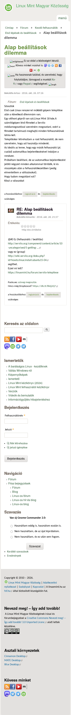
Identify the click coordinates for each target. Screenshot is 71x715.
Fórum (24, 28)
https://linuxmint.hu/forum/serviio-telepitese (33, 272)
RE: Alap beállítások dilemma (35, 211)
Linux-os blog (20, 504)
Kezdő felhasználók (46, 28)
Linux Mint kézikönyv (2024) (25, 383)
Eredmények (14, 556)
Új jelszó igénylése (17, 447)
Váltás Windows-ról (20, 370)
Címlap (9, 28)
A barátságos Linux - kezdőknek (27, 366)
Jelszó (9, 429)
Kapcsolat (38, 587)
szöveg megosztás (27, 282)
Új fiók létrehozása (17, 443)
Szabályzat (24, 587)
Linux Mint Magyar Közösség (42, 5)
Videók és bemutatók (21, 395)
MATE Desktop (13, 660)
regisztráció (30, 194)
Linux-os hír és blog (24, 500)
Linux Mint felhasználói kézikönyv (28, 387)
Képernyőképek (18, 375)
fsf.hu (8, 591)
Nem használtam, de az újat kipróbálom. (37, 531)
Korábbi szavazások (17, 551)
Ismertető (13, 379)
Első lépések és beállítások (21, 33)
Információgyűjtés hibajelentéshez (29, 399)
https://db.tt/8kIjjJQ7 (45, 286)
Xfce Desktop (12, 664)
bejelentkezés (49, 194)
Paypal (28, 83)
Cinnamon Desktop (15, 656)
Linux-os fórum (21, 496)
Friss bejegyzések (19, 483)
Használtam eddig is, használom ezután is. (37, 525)
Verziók (12, 391)
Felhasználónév (15, 415)
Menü (62, 17)
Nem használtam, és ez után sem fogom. (37, 537)
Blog (15, 492)
